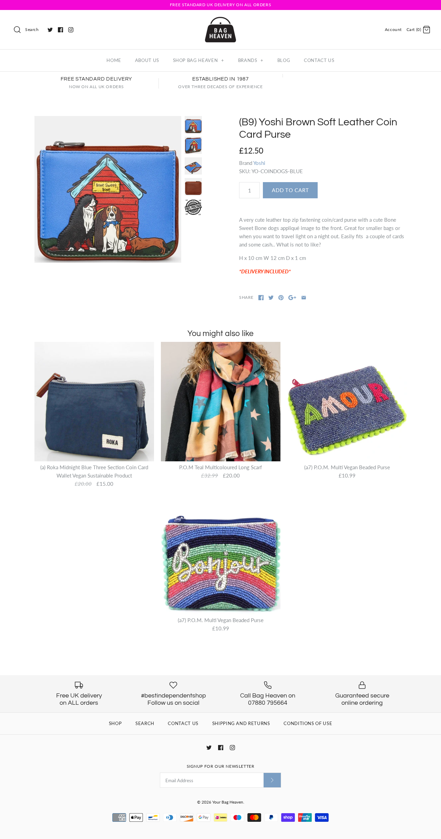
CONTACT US (319, 60)
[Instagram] (70, 29)
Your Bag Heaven (227, 802)
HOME (113, 60)
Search (32, 29)
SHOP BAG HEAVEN (198, 60)
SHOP (115, 723)
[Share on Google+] (292, 297)
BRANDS (251, 60)
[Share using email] (303, 297)
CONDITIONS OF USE (308, 723)
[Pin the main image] (281, 297)
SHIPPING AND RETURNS (241, 723)
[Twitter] (50, 29)
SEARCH (144, 723)
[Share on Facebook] (261, 297)
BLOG (283, 60)
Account (393, 29)
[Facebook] (60, 29)
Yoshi (259, 163)
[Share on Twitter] (271, 297)
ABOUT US (147, 60)
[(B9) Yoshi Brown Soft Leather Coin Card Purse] (107, 189)
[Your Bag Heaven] (220, 21)
